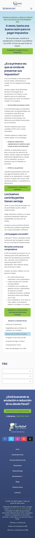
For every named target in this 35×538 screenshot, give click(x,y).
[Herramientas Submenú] (23, 476)
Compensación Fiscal (13, 345)
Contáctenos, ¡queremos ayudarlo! (17, 188)
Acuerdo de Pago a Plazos (15, 341)
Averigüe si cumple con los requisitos (17, 51)
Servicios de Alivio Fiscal (17, 460)
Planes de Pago (17, 471)
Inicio (17, 449)
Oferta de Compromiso (14, 324)
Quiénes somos (17, 487)
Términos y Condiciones (17, 522)
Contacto (17, 493)
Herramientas (16, 476)
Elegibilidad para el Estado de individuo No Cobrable (16, 329)
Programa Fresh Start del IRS (16, 337)
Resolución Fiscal (17, 455)
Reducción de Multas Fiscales (16, 334)
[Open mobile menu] (31, 8)
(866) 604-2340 (22, 416)
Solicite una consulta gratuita (17, 411)
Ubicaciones (17, 465)
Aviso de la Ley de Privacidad (19, 509)
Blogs (17, 482)
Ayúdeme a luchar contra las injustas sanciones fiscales (17, 312)
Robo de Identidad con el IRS (16, 348)
